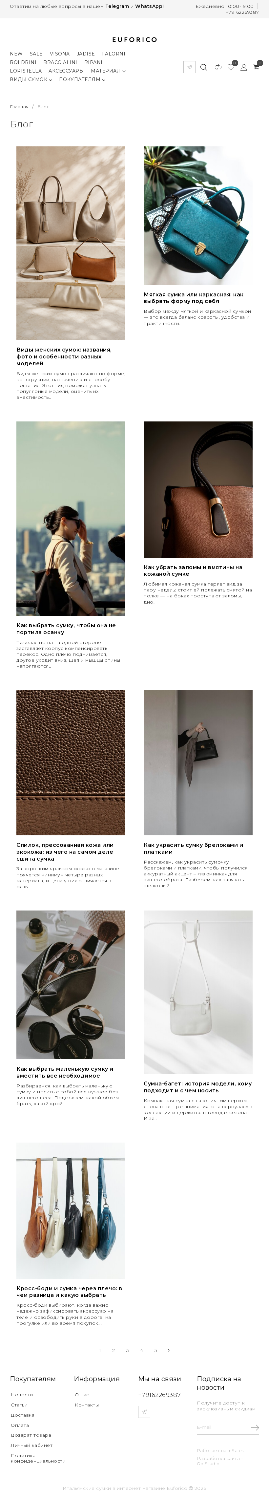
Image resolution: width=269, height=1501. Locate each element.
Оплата (20, 1425)
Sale (36, 54)
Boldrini (23, 62)
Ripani (93, 62)
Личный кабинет (31, 1445)
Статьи (19, 1405)
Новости (22, 1395)
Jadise (86, 54)
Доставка (22, 1415)
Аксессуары (66, 71)
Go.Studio (208, 1463)
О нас (82, 1395)
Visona (60, 54)
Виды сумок (29, 79)
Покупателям (80, 79)
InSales (236, 1450)
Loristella (26, 71)
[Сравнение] (215, 67)
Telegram (117, 6)
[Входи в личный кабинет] (240, 67)
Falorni (114, 54)
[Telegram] (189, 67)
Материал (106, 71)
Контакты (87, 1405)
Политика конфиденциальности (38, 1458)
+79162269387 (242, 12)
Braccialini (60, 62)
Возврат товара (31, 1435)
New (16, 54)
